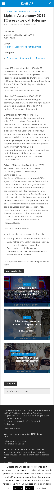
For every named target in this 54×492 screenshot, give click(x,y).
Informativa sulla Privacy (15, 441)
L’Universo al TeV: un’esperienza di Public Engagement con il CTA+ (27, 290)
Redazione (9, 424)
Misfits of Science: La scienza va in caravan (27, 359)
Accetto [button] (18, 488)
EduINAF (27, 3)
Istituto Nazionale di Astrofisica (28, 413)
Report (27, 284)
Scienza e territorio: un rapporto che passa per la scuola (27, 324)
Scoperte (15, 351)
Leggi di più (40, 488)
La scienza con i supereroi (23, 354)
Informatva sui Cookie (14, 444)
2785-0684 (15, 428)
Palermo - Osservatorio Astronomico (22, 47)
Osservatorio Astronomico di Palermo (23, 11)
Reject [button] (29, 488)
